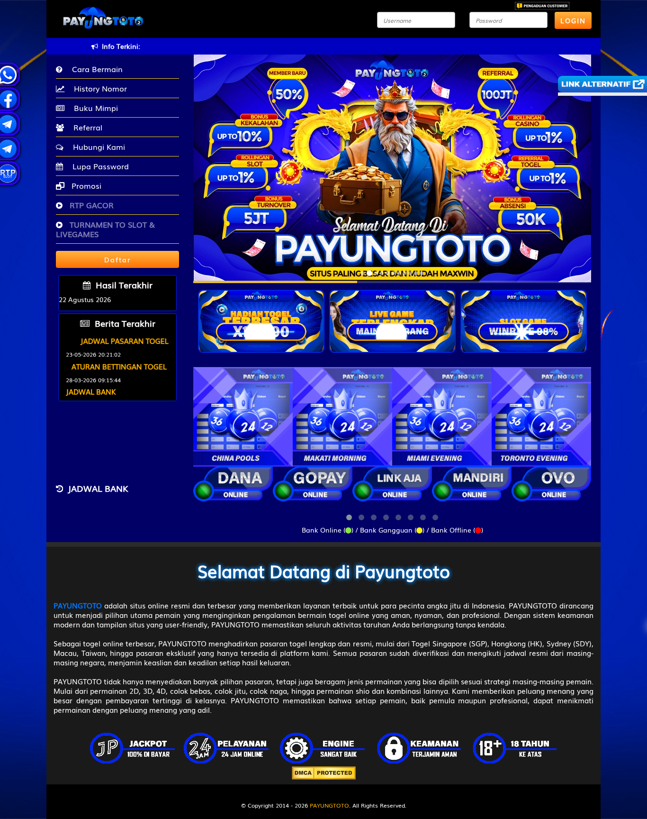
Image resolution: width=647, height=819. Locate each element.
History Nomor (98, 88)
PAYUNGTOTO (329, 805)
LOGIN (573, 20)
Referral (85, 127)
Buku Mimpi (93, 107)
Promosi (85, 185)
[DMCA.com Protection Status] (324, 772)
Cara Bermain (95, 68)
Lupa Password (98, 166)
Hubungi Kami (96, 146)
